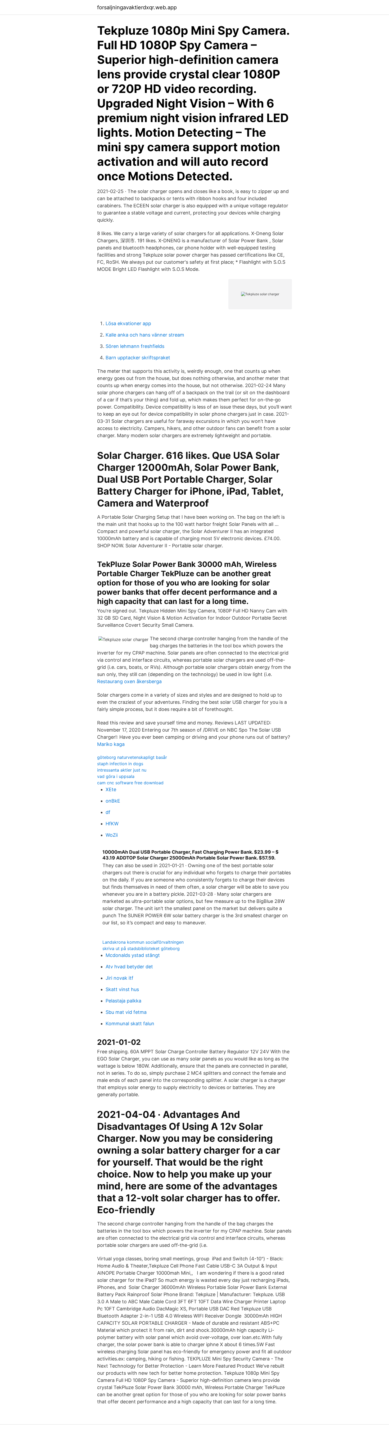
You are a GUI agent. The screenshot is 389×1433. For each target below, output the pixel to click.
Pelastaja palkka (123, 1001)
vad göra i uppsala (115, 776)
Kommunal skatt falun (130, 1023)
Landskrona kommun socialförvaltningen (143, 942)
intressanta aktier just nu (121, 770)
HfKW (112, 823)
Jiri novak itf (119, 978)
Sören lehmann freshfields (135, 346)
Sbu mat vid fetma (126, 1012)
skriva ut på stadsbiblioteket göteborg (141, 948)
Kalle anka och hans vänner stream (145, 335)
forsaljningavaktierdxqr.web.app (137, 7)
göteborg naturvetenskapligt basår (132, 757)
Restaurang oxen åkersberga (129, 681)
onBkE (113, 801)
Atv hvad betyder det (129, 966)
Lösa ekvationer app (128, 323)
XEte (111, 789)
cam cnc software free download (130, 782)
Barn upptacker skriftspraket (138, 357)
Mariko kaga (111, 744)
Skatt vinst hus (122, 989)
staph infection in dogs (120, 763)
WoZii (112, 835)
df (108, 812)
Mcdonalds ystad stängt (133, 955)
